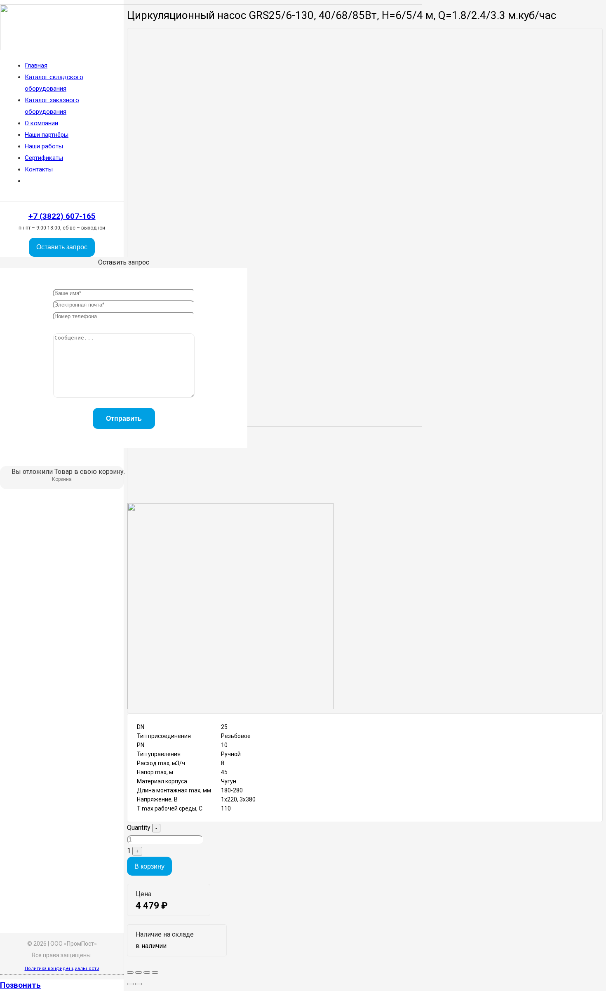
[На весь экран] (146, 972)
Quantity (138, 828)
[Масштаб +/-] (155, 972)
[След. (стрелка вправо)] (138, 984)
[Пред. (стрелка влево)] (130, 984)
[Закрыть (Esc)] (130, 972)
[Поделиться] (138, 972)
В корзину (149, 866)
